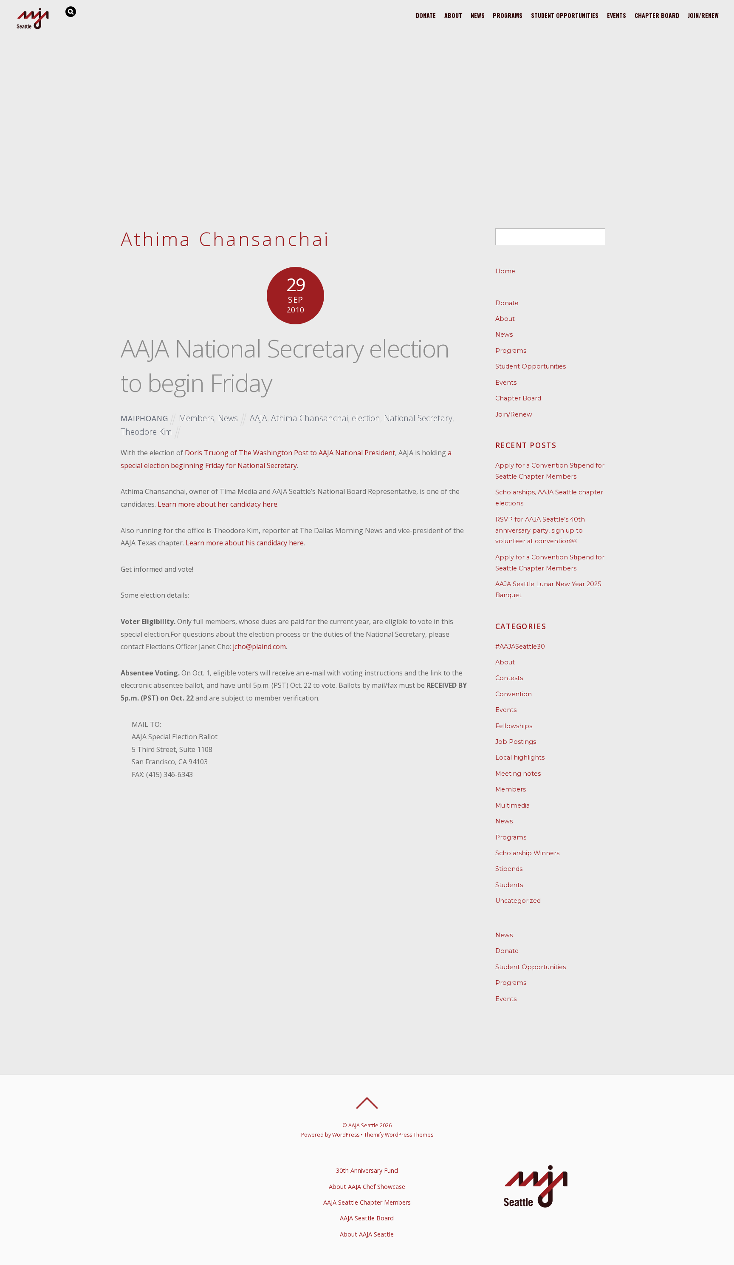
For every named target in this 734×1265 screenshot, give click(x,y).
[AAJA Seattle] (33, 28)
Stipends (508, 869)
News (478, 15)
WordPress (345, 1134)
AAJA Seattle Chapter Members (367, 1202)
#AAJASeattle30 (520, 646)
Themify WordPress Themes (398, 1134)
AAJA (258, 418)
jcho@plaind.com (259, 646)
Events (616, 15)
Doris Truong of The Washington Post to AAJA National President (290, 452)
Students (509, 885)
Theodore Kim (146, 431)
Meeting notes (518, 773)
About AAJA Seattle (367, 1234)
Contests (509, 678)
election (366, 418)
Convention (513, 694)
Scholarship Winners (527, 853)
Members (196, 418)
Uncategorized (518, 901)
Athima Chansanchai (309, 418)
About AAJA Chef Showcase (367, 1187)
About (453, 15)
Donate (426, 15)
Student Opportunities (564, 15)
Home (505, 271)
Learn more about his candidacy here (245, 542)
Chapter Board (657, 15)
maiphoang (144, 418)
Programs (507, 15)
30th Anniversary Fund (367, 1170)
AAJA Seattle (363, 1125)
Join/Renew (703, 15)
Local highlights (520, 757)
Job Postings (515, 742)
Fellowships (513, 726)
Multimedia (512, 805)
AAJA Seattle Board (367, 1218)
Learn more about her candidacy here (217, 504)
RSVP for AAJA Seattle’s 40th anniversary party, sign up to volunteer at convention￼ (540, 530)
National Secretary (418, 418)
